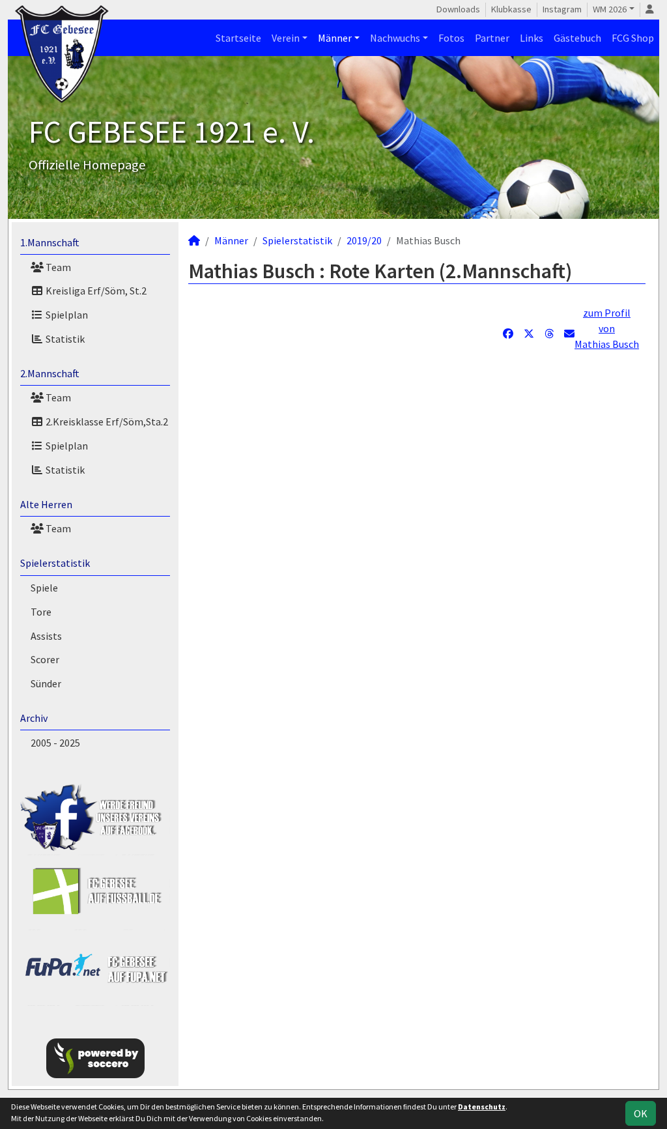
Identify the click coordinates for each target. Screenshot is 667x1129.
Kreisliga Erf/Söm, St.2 (95, 290)
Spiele (44, 587)
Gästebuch (577, 37)
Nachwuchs (395, 37)
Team (57, 267)
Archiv (34, 717)
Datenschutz (481, 1106)
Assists (46, 635)
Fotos (451, 37)
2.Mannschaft (49, 373)
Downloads (458, 9)
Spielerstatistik (55, 562)
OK (640, 1113)
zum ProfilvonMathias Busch (607, 328)
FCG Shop (633, 37)
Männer (335, 37)
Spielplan (66, 314)
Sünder (46, 683)
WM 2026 (610, 9)
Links (531, 37)
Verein (286, 37)
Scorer (45, 659)
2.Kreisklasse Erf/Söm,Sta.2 (106, 421)
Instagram (562, 9)
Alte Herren (46, 504)
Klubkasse (511, 9)
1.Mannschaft (49, 242)
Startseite (238, 37)
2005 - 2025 (55, 742)
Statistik (64, 338)
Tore (41, 611)
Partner (492, 37)
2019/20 (364, 240)
